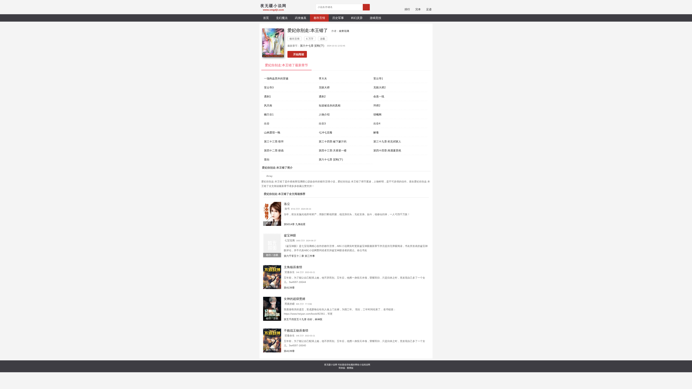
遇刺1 (267, 96)
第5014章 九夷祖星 (294, 224)
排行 (407, 9)
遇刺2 (322, 96)
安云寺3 (269, 87)
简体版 (342, 368)
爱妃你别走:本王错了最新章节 (286, 65)
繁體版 (350, 368)
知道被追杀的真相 (329, 105)
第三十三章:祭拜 (274, 141)
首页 (266, 17)
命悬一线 (378, 96)
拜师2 (376, 105)
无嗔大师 (324, 87)
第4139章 (289, 287)
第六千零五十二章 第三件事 (299, 255)
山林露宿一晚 (272, 132)
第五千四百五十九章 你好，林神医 (303, 319)
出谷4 (376, 123)
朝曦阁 (377, 114)
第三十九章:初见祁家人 (387, 141)
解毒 (376, 132)
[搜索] (366, 7)
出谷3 (322, 123)
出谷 (266, 123)
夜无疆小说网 (330, 364)
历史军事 (338, 17)
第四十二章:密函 (274, 150)
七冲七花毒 (325, 132)
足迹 (429, 9)
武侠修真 (300, 17)
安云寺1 (378, 78)
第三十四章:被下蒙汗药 (333, 141)
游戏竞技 (375, 17)
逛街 (266, 159)
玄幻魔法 (282, 17)
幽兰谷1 (269, 114)
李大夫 (323, 78)
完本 (418, 9)
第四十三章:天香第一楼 (333, 150)
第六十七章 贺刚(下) (312, 45)
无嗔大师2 (379, 87)
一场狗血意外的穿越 (276, 78)
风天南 (268, 105)
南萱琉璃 (344, 31)
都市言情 (319, 17)
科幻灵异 (357, 17)
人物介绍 (324, 114)
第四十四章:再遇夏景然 (387, 150)
